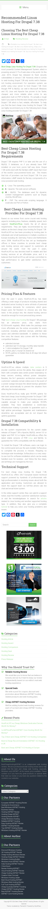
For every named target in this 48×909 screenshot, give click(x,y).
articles (44, 498)
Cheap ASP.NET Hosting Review (12, 889)
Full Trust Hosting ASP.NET (11, 884)
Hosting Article (7, 639)
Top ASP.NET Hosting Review (12, 828)
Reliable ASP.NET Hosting (10, 821)
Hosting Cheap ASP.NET (10, 814)
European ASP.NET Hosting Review (14, 803)
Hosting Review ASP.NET (10, 816)
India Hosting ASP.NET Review (12, 864)
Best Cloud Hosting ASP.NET (11, 880)
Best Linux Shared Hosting (25, 47)
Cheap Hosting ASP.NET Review (12, 873)
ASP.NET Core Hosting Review (12, 894)
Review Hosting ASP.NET (10, 868)
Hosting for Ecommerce (10, 805)
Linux (31, 438)
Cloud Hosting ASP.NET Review (12, 871)
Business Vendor (7, 810)
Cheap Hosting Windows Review (13, 855)
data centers (35, 367)
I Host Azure (5, 866)
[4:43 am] (2, 44)
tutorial (4, 507)
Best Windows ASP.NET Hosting (13, 807)
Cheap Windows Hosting (10, 819)
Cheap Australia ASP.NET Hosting (13, 887)
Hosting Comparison (9, 647)
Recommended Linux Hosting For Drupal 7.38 (31, 49)
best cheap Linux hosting (16, 320)
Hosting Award (7, 643)
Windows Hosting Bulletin (10, 859)
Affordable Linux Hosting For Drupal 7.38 (22, 44)
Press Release (7, 659)
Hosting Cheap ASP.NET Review (12, 857)
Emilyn (6, 39)
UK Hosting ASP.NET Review (11, 852)
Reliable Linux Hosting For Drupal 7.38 (13, 51)
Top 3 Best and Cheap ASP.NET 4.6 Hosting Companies (23, 737)
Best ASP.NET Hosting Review (12, 891)
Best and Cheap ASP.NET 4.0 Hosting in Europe (20, 748)
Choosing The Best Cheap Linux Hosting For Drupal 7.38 (22, 32)
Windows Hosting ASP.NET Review (14, 830)
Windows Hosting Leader (10, 878)
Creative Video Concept (9, 875)
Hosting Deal (6, 651)
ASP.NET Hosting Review (10, 826)
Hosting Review (22, 39)
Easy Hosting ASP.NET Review (12, 823)
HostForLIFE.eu (16, 224)
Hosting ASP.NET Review (10, 812)
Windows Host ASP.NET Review (13, 861)
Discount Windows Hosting (11, 850)
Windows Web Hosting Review (12, 882)
